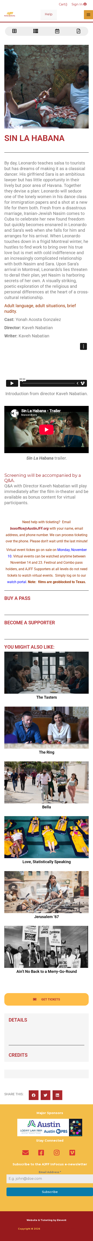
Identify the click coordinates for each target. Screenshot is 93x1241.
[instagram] (57, 1152)
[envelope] (26, 1152)
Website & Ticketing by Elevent (46, 1220)
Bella (46, 807)
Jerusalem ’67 (46, 916)
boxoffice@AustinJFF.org (29, 528)
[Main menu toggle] (88, 14)
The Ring (46, 752)
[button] (33, 1095)
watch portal (16, 582)
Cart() (63, 4)
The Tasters (46, 697)
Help (49, 14)
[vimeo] (73, 1152)
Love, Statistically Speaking (46, 861)
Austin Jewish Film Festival (58, 1228)
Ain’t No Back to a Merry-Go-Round (46, 971)
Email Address (50, 1172)
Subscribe (50, 1192)
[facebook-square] (42, 1152)
